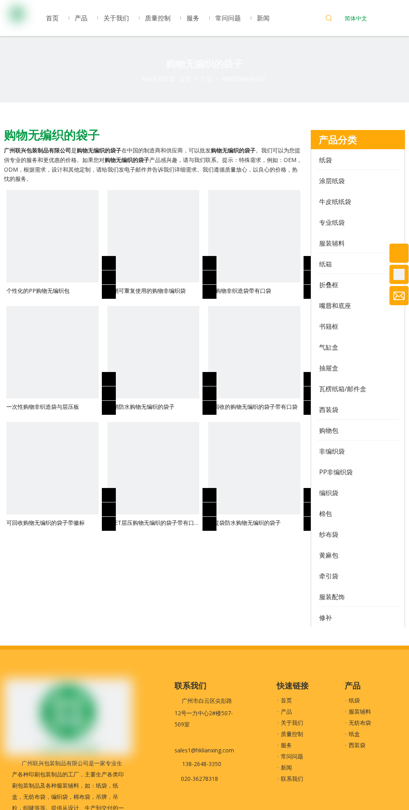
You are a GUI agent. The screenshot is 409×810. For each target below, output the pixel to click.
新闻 (286, 767)
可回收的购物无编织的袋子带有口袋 (253, 406)
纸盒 (354, 734)
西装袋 (357, 745)
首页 (286, 700)
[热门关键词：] (329, 19)
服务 (286, 745)
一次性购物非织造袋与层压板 (42, 406)
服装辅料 (360, 711)
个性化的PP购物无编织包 (37, 290)
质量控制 (292, 734)
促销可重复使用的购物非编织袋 (146, 290)
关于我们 (292, 722)
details (114, 289)
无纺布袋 (360, 722)
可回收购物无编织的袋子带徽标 (45, 522)
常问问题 (292, 756)
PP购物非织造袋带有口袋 (239, 290)
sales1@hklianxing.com (204, 750)
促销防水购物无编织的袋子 (141, 406)
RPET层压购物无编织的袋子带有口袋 (150, 523)
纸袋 (354, 700)
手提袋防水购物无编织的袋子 (244, 522)
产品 (286, 711)
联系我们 (292, 778)
